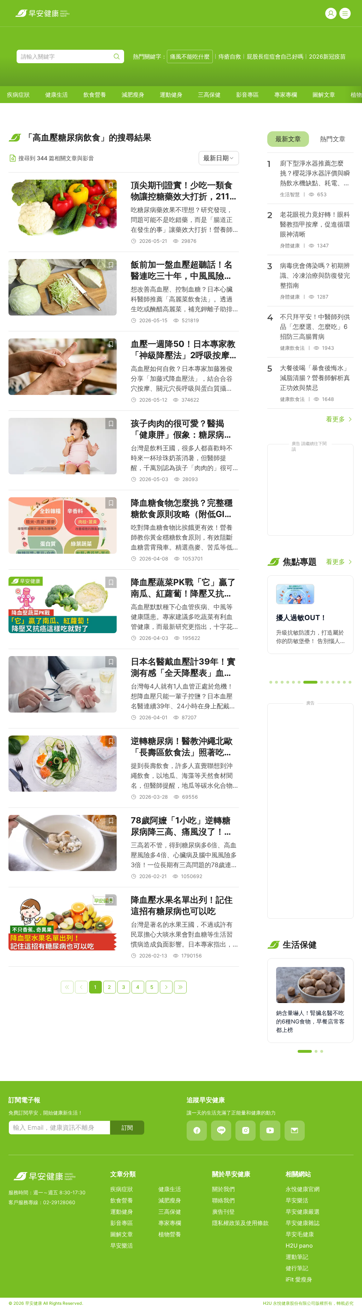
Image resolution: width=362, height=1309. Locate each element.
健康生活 (56, 94)
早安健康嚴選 (303, 1211)
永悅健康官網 (303, 1189)
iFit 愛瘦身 (299, 1279)
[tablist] (310, 139)
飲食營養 (94, 94)
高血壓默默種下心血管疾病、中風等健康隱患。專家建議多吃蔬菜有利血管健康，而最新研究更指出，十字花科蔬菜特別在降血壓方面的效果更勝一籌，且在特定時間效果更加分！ (182, 617)
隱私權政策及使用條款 (240, 1222)
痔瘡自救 (229, 56)
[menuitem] (18, 94)
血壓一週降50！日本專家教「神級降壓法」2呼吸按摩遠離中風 (184, 350)
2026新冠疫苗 (327, 56)
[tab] (288, 139)
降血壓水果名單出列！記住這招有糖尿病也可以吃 (182, 905)
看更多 (335, 419)
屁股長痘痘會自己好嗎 (275, 56)
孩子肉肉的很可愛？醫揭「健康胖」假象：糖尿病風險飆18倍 (182, 429)
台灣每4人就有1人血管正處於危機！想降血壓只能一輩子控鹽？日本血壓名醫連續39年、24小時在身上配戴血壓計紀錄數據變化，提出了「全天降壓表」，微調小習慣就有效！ (183, 697)
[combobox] (219, 158)
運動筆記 (297, 1256)
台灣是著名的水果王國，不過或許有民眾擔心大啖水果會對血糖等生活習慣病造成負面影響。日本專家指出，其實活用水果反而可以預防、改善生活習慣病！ (182, 935)
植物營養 (169, 1234)
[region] (310, 624)
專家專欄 (285, 94)
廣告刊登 (223, 1211)
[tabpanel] (310, 288)
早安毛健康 (300, 1234)
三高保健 (209, 94)
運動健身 (171, 94)
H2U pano (299, 1245)
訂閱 (127, 1127)
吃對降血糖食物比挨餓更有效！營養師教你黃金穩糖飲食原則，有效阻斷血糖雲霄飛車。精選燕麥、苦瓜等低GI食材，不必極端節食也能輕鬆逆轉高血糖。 (182, 538)
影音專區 (247, 94)
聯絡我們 (223, 1200)
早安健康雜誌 (303, 1222)
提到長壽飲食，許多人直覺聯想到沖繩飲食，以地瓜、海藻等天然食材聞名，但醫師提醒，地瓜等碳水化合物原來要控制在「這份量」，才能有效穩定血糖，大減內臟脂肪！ (182, 776)
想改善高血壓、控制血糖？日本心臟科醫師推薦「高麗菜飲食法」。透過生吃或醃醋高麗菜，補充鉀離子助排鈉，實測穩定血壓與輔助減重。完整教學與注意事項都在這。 (182, 300)
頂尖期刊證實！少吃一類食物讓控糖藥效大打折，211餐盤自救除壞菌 (184, 191)
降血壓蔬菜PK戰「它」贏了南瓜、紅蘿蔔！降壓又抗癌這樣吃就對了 (183, 588)
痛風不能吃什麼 (190, 56)
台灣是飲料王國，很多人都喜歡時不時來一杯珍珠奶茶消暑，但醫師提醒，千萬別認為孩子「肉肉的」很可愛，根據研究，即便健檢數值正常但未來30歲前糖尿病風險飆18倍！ (182, 458)
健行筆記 (297, 1268)
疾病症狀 (18, 94)
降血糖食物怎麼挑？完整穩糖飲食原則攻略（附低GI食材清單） (182, 509)
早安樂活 (121, 1245)
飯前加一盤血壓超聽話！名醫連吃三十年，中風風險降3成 (184, 270)
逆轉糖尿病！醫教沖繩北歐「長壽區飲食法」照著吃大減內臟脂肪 (182, 747)
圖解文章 (324, 94)
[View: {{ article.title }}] (62, 212)
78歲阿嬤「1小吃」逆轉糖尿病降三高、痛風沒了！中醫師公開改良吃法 (182, 826)
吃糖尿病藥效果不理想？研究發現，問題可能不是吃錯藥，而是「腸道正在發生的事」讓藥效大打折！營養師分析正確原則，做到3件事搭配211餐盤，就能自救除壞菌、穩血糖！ (182, 220)
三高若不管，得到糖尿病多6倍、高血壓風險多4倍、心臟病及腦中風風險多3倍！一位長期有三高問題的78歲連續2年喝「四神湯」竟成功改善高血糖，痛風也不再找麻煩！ (184, 855)
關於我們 (223, 1189)
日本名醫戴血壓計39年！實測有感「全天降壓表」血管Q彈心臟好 (183, 667)
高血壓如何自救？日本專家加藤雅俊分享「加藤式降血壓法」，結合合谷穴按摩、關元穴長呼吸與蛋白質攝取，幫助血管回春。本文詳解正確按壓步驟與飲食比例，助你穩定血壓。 (182, 379)
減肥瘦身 (133, 94)
